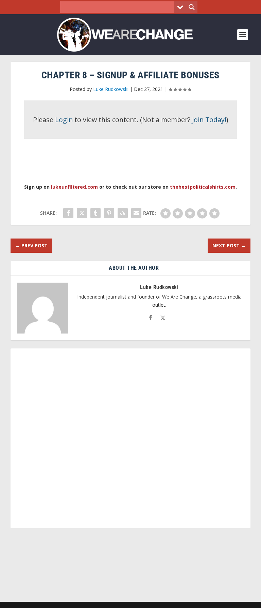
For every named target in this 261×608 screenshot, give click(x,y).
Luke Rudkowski (110, 89)
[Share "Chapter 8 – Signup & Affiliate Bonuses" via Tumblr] (95, 213)
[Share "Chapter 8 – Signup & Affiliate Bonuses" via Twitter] (82, 213)
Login (64, 119)
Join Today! (209, 119)
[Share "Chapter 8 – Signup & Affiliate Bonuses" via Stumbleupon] (122, 213)
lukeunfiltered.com (74, 187)
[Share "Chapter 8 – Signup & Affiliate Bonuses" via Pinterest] (109, 213)
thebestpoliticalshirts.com (203, 187)
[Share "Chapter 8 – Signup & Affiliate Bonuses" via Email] (136, 213)
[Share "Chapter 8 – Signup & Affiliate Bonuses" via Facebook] (68, 213)
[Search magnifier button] (191, 7)
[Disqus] (131, 441)
